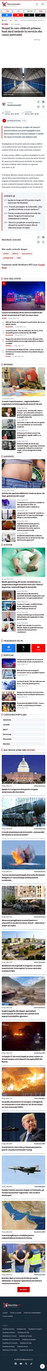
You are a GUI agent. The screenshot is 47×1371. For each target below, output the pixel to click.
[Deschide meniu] (42, 4)
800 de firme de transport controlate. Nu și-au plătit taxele (31, 671)
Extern (16, 20)
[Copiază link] (38, 102)
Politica (8, 346)
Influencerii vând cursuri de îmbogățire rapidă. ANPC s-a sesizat (29, 435)
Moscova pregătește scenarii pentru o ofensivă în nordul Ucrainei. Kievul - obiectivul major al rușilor (24, 225)
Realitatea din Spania (26, 1350)
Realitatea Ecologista (35, 1329)
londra (6, 254)
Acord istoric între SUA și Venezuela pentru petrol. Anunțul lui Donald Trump (22, 1148)
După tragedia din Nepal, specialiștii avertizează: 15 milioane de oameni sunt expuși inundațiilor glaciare (20, 1014)
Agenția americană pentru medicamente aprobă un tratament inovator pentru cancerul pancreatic (28, 527)
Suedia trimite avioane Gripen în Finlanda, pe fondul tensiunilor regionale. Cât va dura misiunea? (23, 1193)
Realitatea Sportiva (8, 1329)
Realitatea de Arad (25, 1343)
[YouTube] (18, 15)
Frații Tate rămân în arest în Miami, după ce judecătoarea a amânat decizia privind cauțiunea (30, 628)
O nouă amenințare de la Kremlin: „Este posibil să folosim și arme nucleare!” (25, 207)
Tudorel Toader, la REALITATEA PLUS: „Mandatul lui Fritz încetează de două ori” (29, 606)
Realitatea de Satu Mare (10, 1350)
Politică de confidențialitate (32, 1313)
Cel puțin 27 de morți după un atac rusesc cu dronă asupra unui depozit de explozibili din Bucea (22, 1059)
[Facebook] (7, 15)
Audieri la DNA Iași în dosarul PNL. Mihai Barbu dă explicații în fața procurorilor (30, 617)
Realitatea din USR (23, 1332)
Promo (8, 356)
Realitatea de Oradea (25, 1336)
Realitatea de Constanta (10, 1343)
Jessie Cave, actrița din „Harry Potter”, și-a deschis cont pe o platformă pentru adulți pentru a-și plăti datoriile (30, 413)
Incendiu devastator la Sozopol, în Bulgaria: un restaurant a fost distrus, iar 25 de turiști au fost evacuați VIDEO (22, 1104)
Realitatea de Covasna (10, 1336)
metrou (15, 254)
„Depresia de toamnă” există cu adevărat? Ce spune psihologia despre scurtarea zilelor (30, 515)
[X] (29, 15)
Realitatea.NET (14, 105)
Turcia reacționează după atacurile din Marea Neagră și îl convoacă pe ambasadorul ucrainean (24, 216)
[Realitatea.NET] (11, 4)
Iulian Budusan (39, 786)
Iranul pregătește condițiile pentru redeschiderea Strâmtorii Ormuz (18, 1236)
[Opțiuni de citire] (42, 1366)
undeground (8, 258)
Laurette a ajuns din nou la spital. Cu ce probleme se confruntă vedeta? (31, 424)
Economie (9, 327)
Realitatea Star (21, 1329)
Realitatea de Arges (9, 1346)
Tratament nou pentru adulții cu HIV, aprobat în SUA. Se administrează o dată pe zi (30, 504)
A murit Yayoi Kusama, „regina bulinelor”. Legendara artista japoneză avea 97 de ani (22, 402)
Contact (5, 1313)
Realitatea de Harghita (29, 1339)
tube (19, 258)
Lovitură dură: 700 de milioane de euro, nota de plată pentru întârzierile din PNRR (24, 331)
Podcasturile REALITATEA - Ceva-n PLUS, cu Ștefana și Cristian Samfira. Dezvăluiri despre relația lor (25, 352)
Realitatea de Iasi (22, 1346)
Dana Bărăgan (40, 1098)
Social (4, 318)
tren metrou (27, 254)
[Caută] (37, 4)
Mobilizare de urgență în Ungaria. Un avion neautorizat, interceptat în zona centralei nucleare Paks (22, 968)
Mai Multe (23, 1289)
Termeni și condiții (15, 1313)
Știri (11, 20)
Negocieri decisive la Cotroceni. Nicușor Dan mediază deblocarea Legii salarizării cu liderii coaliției (24, 341)
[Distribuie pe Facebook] (43, 102)
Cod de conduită (8, 1316)
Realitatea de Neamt (9, 1332)
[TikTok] (40, 15)
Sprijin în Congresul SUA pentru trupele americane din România (24, 201)
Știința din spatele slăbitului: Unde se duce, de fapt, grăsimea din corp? (23, 494)
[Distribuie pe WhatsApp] (38, 107)
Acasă (5, 20)
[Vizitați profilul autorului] (4, 104)
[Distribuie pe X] (43, 107)
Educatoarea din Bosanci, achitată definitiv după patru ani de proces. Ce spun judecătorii (31, 596)
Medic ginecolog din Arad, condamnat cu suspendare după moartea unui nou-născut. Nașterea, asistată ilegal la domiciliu (22, 584)
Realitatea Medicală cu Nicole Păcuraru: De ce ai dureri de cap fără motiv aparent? (30, 538)
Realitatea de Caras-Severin (11, 1339)
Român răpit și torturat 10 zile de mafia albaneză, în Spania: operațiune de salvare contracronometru (22, 1281)
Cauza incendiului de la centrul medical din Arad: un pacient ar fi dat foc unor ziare (22, 313)
